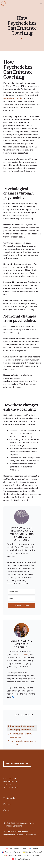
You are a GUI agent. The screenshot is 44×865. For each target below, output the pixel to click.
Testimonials (9, 798)
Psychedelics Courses (13, 834)
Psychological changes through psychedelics (22, 728)
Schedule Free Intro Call (17, 763)
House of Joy (30, 834)
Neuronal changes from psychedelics (21, 735)
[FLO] (3, 3)
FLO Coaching (23, 654)
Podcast (7, 804)
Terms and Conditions (12, 826)
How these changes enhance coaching (23, 743)
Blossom (24, 831)
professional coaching (13, 98)
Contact (6, 810)
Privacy (32, 823)
